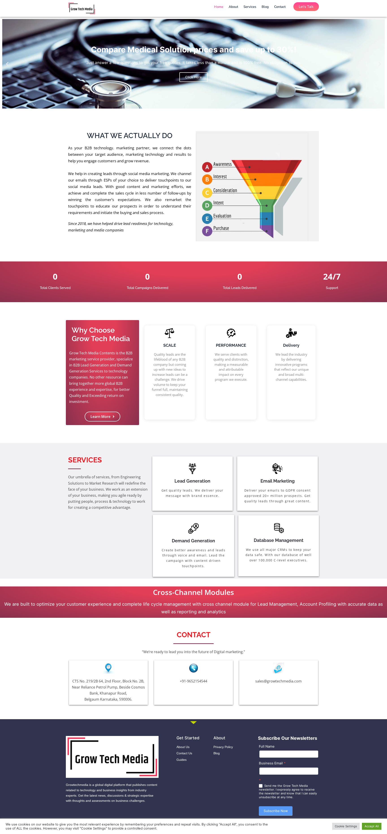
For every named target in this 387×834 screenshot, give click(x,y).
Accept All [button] (372, 826)
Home (218, 6)
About (233, 6)
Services (249, 6)
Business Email (272, 763)
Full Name (267, 746)
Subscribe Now (276, 811)
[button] (7, 64)
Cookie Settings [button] (346, 826)
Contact (280, 6)
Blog (265, 6)
